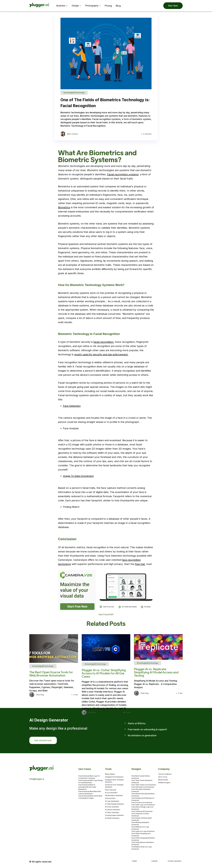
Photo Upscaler (110, 790)
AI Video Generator (174, 861)
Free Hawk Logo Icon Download (143, 805)
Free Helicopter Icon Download (143, 787)
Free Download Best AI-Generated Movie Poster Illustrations (87, 787)
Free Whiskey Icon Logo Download (140, 828)
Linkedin (154, 861)
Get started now (43, 740)
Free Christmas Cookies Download (140, 815)
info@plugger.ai (36, 779)
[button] (62, 5)
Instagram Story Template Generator (114, 781)
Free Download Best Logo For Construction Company (89, 777)
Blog (118, 5)
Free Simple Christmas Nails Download (142, 819)
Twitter (134, 861)
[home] (39, 6)
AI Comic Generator (112, 807)
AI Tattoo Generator (112, 812)
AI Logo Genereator (112, 801)
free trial (140, 564)
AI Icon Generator (111, 793)
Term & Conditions (165, 774)
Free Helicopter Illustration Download (141, 790)
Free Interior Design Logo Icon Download (142, 808)
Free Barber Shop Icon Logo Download (142, 848)
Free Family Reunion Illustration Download (143, 843)
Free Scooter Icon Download (142, 802)
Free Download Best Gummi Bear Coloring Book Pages (90, 797)
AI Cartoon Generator (112, 810)
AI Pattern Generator (112, 818)
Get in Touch (162, 777)
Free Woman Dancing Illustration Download (143, 795)
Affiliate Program (164, 782)
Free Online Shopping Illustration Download (143, 839)
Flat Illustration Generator (114, 795)
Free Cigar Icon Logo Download (143, 831)
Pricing (108, 5)
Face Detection (72, 405)
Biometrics (64, 207)
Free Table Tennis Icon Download (144, 785)
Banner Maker (110, 774)
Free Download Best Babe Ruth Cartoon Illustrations (89, 792)
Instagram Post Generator (114, 777)
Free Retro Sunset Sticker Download (141, 777)
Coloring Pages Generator (114, 815)
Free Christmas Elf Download (142, 811)
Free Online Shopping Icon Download (141, 835)
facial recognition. (103, 341)
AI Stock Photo (110, 798)
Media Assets (163, 780)
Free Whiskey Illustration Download (140, 823)
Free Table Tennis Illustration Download (142, 781)
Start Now (173, 5)
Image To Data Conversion (78, 476)
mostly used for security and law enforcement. (101, 354)
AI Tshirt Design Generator (114, 804)
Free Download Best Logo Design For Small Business (90, 781)
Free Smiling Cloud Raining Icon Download (143, 799)
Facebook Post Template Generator (114, 786)
